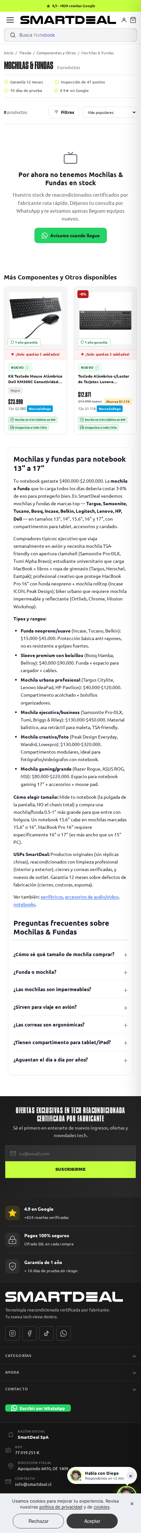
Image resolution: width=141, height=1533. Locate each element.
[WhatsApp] (63, 1333)
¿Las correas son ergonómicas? (49, 1024)
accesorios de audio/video (91, 897)
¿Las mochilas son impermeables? (52, 989)
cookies (102, 1506)
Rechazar (39, 1521)
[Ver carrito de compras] (133, 20)
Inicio (8, 52)
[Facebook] (29, 1333)
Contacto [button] (16, 1388)
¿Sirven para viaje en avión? (45, 1007)
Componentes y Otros (56, 52)
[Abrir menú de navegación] (10, 20)
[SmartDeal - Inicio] (70, 1297)
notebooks (24, 904)
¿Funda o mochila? (34, 972)
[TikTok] (46, 1333)
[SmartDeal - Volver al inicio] (68, 20)
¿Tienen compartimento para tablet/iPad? (62, 1042)
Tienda (25, 52)
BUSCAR (13, 35)
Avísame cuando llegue (75, 235)
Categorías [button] (18, 1355)
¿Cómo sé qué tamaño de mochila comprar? (63, 954)
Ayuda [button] (12, 1372)
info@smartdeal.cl (33, 1484)
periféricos (52, 897)
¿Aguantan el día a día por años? (50, 1059)
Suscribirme (70, 1169)
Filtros (67, 112)
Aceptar (92, 1521)
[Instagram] (12, 1333)
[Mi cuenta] (124, 20)
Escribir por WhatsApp (42, 1408)
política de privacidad (60, 1506)
